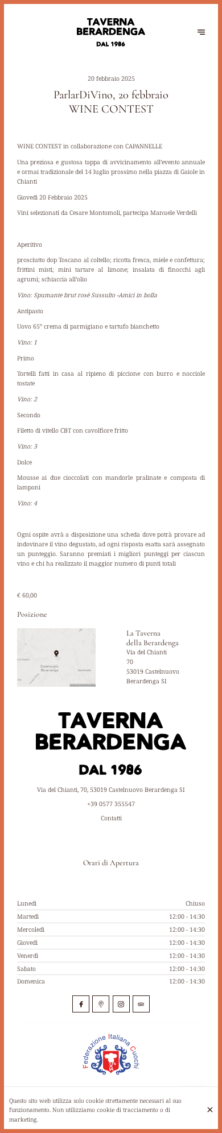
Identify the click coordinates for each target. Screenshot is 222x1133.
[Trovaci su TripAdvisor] (141, 1003)
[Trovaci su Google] (100, 1003)
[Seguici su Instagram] (121, 1003)
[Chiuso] (210, 1110)
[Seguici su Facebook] (80, 1003)
